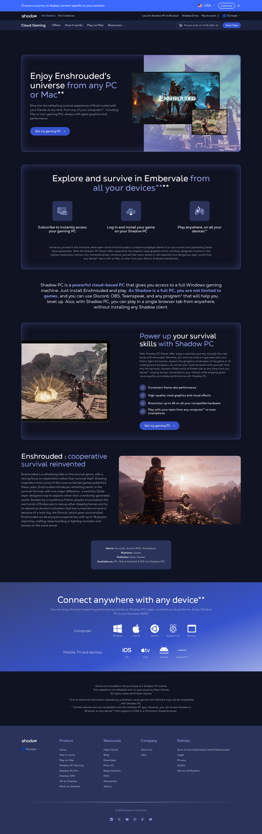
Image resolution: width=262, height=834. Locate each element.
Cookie (181, 765)
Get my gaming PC (48, 131)
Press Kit (109, 765)
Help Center (111, 749)
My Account (209, 15)
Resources (115, 25)
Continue (226, 5)
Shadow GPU (67, 775)
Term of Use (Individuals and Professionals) (203, 749)
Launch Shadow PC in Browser (160, 15)
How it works (74, 25)
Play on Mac (95, 25)
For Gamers (48, 15)
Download (110, 760)
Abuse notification (188, 770)
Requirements (112, 770)
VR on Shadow (68, 781)
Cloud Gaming (33, 25)
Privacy (181, 760)
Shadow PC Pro (68, 770)
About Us (146, 749)
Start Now (231, 25)
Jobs (143, 754)
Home (62, 749)
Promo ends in (201, 25)
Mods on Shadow (69, 786)
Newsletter (110, 781)
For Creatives (66, 15)
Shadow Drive (190, 15)
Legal (180, 754)
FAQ (106, 775)
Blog (106, 754)
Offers (56, 25)
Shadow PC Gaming (71, 765)
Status (108, 786)
